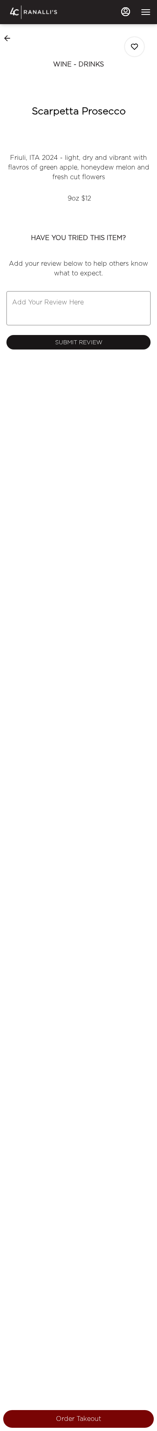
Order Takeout (78, 1419)
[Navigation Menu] (146, 12)
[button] (9, 38)
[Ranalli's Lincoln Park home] (42, 12)
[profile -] (125, 12)
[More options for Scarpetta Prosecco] (134, 46)
